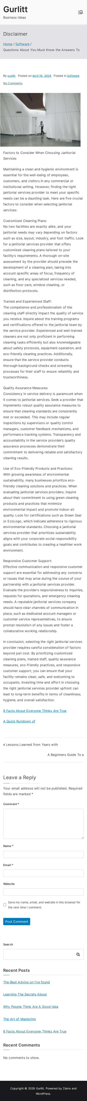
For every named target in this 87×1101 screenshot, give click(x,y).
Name (8, 846)
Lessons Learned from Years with (32, 745)
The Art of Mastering (19, 1019)
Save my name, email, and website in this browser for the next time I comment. (44, 904)
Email (8, 865)
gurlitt (11, 75)
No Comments (12, 83)
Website (9, 883)
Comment (11, 804)
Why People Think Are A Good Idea (30, 1007)
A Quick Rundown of (19, 721)
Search (8, 944)
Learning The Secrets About (25, 994)
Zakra (67, 1088)
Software (73, 75)
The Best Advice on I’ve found (26, 982)
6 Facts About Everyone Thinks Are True (34, 711)
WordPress (43, 1093)
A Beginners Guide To (64, 755)
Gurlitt (15, 9)
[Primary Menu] (80, 12)
